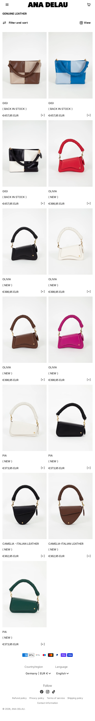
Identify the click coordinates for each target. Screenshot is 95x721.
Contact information (46, 703)
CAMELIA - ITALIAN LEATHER (20, 533)
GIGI (5, 101)
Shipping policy (74, 698)
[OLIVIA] (68, 151)
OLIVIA (51, 188)
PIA (4, 447)
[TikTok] (52, 691)
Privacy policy (35, 698)
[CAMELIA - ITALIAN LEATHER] (24, 496)
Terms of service (55, 698)
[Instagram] (46, 691)
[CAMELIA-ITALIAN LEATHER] (68, 496)
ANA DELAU (18, 708)
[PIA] (24, 410)
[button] (7, 4)
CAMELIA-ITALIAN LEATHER (64, 533)
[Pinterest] (40, 691)
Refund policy (18, 698)
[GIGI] (24, 64)
